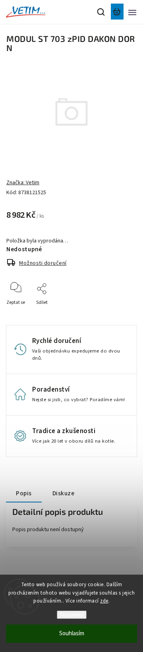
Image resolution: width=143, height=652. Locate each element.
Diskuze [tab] (63, 493)
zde (104, 601)
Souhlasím (71, 633)
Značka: (22, 183)
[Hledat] (101, 12)
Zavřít (118, 313)
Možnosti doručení (43, 263)
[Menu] (132, 12)
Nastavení (71, 615)
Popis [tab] (24, 493)
